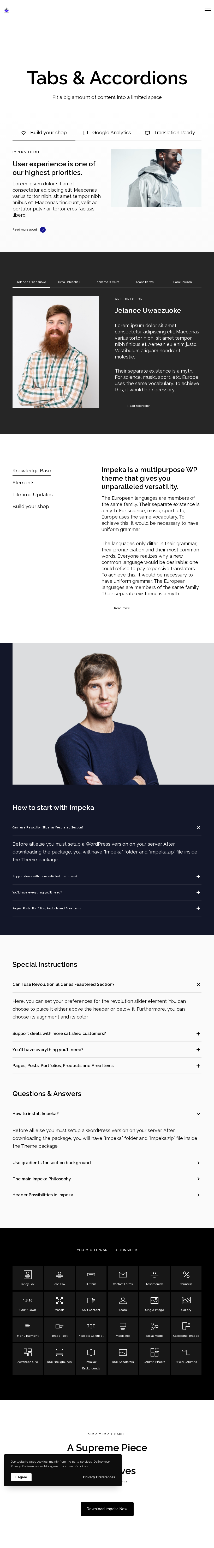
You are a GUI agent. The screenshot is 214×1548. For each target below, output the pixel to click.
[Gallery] (186, 1304)
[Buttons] (91, 1278)
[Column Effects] (154, 1358)
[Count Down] (28, 1304)
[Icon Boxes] (59, 1278)
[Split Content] (91, 1304)
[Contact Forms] (123, 1278)
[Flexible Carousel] (91, 1329)
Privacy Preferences (99, 1477)
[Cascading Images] (186, 1329)
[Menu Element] (28, 1329)
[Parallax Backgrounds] (91, 1358)
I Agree (21, 1477)
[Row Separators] (123, 1358)
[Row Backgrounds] (59, 1358)
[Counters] (186, 1278)
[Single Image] (154, 1304)
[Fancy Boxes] (28, 1278)
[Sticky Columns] (186, 1358)
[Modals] (59, 1304)
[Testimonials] (154, 1278)
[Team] (123, 1304)
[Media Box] (123, 1329)
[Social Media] (154, 1329)
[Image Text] (59, 1329)
